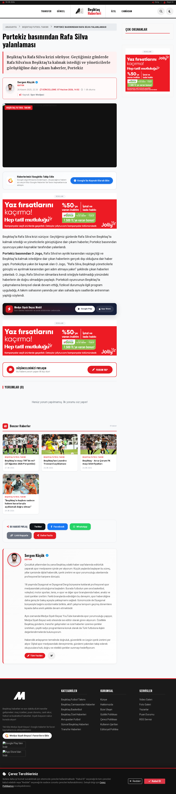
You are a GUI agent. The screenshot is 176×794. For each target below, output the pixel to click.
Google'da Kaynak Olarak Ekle (93, 180)
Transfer (46, 11)
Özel (113, 11)
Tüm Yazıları (36, 655)
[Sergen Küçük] (14, 560)
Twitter (38, 526)
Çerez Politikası (108, 719)
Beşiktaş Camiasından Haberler (78, 704)
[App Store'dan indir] (29, 753)
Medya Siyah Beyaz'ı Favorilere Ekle (29, 735)
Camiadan (127, 11)
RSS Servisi (145, 719)
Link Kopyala (21, 535)
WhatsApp (81, 526)
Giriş (157, 2)
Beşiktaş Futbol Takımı (35, 27)
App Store (106, 309)
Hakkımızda (106, 704)
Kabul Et (156, 781)
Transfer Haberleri (71, 729)
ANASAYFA (11, 27)
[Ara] (161, 11)
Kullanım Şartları (109, 724)
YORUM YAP (102, 369)
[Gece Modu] (169, 11)
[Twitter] (51, 655)
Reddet (136, 781)
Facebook (59, 526)
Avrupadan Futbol (70, 719)
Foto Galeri (145, 704)
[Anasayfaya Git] (29, 696)
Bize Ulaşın (106, 709)
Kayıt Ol (170, 2)
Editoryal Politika (109, 729)
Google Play (86, 309)
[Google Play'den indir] (29, 744)
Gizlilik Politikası (108, 714)
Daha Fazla (46, 535)
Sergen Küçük (26, 82)
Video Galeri (145, 699)
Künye (103, 699)
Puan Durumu (146, 714)
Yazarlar (144, 709)
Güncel (61, 11)
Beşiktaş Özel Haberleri (73, 714)
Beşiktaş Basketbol (71, 709)
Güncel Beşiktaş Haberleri (75, 724)
